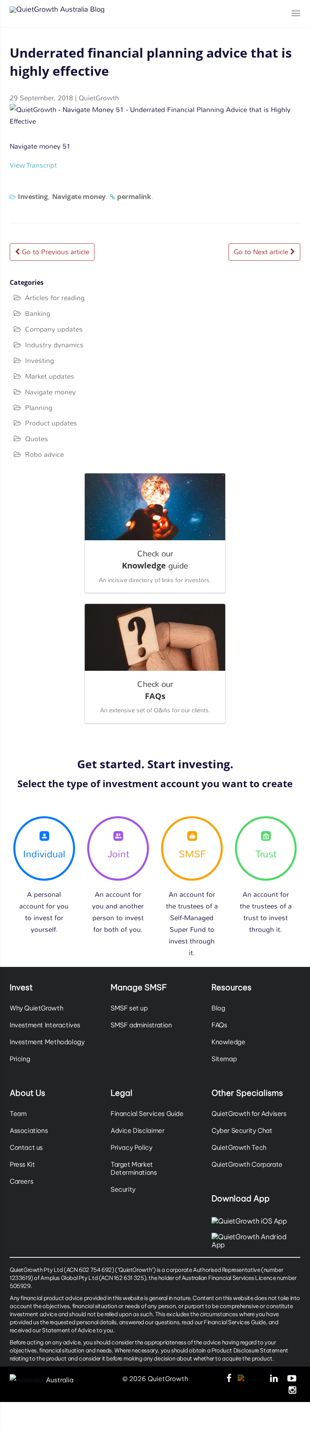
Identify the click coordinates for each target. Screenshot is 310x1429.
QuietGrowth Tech (239, 1147)
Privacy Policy (132, 1147)
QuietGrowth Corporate (247, 1164)
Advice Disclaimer (137, 1130)
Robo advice (44, 454)
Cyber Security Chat (242, 1130)
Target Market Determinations (134, 1168)
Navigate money (79, 196)
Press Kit (22, 1164)
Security (123, 1189)
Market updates (49, 376)
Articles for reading (55, 297)
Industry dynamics (54, 344)
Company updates (54, 329)
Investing (33, 196)
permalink (134, 196)
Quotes (36, 438)
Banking (37, 313)
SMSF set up (129, 1008)
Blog (218, 1008)
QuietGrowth (99, 97)
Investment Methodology (47, 1042)
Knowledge (228, 1042)
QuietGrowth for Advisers (249, 1114)
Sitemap (224, 1059)
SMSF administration (141, 1025)
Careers (21, 1181)
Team (18, 1114)
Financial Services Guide (147, 1114)
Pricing (20, 1059)
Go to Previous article (54, 251)
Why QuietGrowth (36, 1008)
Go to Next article (262, 251)
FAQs (219, 1025)
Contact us (26, 1147)
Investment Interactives (45, 1025)
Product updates (51, 423)
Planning (38, 407)
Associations (29, 1130)
